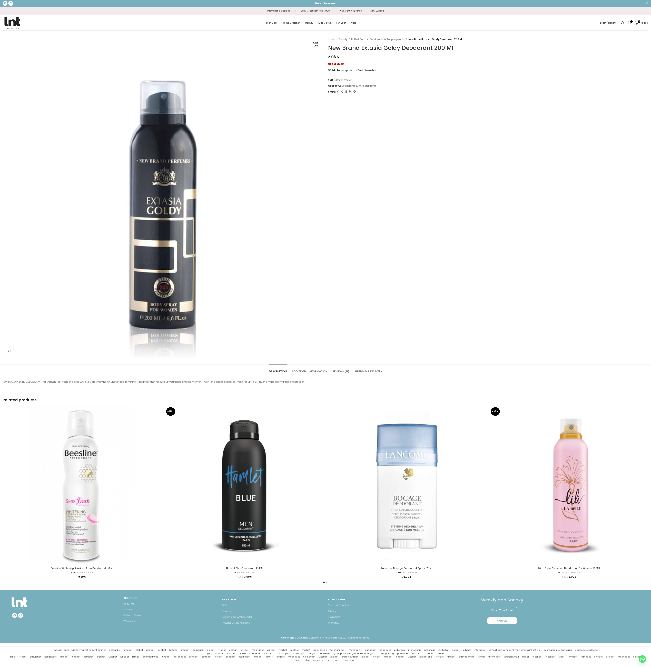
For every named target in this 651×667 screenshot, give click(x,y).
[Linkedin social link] (350, 91)
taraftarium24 (338, 650)
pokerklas (399, 650)
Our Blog (128, 609)
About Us (128, 603)
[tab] (278, 370)
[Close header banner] (647, 3)
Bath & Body (358, 39)
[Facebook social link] (338, 91)
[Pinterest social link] (346, 91)
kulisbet (162, 650)
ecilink (306, 660)
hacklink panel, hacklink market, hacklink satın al (80, 650)
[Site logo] (12, 22)
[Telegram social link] (354, 91)
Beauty (343, 39)
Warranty (333, 622)
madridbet (258, 650)
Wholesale (129, 621)
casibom (428, 653)
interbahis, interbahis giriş (558, 650)
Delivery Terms (132, 615)
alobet (139, 650)
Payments (334, 617)
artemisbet (494, 656)
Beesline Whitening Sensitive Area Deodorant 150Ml (82, 568)
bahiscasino (320, 650)
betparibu (114, 650)
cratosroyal (282, 653)
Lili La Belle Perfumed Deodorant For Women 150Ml (569, 568)
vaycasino (333, 660)
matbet (294, 650)
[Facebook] (14, 615)
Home (331, 39)
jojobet (218, 656)
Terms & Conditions (340, 605)
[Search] (622, 22)
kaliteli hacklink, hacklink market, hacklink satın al (514, 650)
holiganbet (50, 656)
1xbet (561, 656)
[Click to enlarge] (9, 351)
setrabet (88, 656)
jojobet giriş (425, 656)
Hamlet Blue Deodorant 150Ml (244, 568)
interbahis (480, 650)
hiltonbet (537, 656)
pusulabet (402, 653)
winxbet (271, 650)
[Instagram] (20, 615)
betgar (173, 650)
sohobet (193, 656)
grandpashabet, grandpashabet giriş (354, 653)
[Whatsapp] (642, 659)
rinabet (150, 650)
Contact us (228, 611)
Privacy (332, 611)
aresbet (127, 650)
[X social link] (342, 91)
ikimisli (22, 656)
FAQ (224, 605)
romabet (572, 656)
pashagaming (386, 653)
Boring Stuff (337, 599)
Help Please (229, 599)
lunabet (219, 653)
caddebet (370, 650)
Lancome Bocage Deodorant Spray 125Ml (406, 568)
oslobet (598, 656)
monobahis (355, 650)
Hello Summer (325, 3)
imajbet (416, 653)
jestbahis (443, 650)
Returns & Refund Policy (236, 622)
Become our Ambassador (237, 617)
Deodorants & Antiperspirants (387, 39)
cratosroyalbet (350, 656)
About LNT (130, 598)
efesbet (100, 656)
